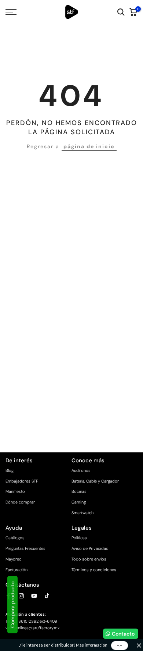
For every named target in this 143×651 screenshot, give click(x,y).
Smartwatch (83, 512)
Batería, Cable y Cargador (95, 481)
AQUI (119, 645)
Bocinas (79, 491)
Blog (10, 470)
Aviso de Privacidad (90, 548)
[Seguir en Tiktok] (47, 595)
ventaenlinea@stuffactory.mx (32, 627)
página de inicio (89, 146)
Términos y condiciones (94, 569)
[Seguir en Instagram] (21, 595)
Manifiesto (15, 491)
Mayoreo (14, 559)
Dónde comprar (20, 502)
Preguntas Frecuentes (25, 548)
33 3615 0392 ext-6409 (34, 621)
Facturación (16, 569)
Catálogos (15, 537)
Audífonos (81, 470)
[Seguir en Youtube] (34, 595)
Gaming (79, 502)
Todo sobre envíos (89, 559)
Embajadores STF (22, 481)
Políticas (79, 537)
